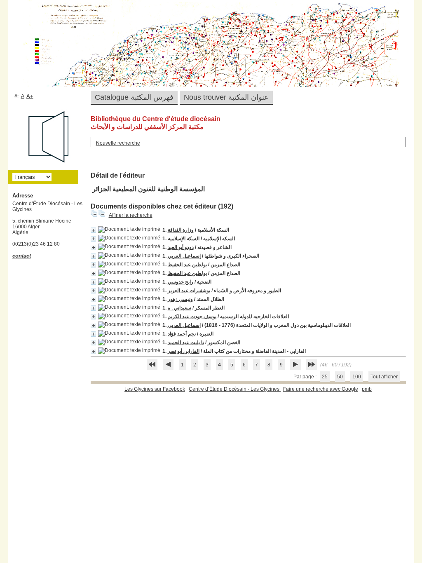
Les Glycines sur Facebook (154, 389)
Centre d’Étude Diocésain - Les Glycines (235, 389)
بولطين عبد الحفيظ (187, 264)
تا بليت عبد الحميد (186, 342)
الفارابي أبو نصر (183, 351)
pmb (367, 389)
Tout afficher (384, 377)
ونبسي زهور (180, 299)
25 (325, 377)
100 (356, 377)
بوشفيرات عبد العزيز (189, 290)
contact (21, 256)
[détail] (93, 230)
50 (340, 377)
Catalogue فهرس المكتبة (134, 97)
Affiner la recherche (130, 215)
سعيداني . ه (179, 308)
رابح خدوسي (180, 282)
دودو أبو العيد (181, 247)
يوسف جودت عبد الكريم (192, 316)
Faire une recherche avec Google (320, 389)
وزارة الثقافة (181, 230)
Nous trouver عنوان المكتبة (226, 97)
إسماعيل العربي (184, 256)
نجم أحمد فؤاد (182, 334)
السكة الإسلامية (183, 239)
